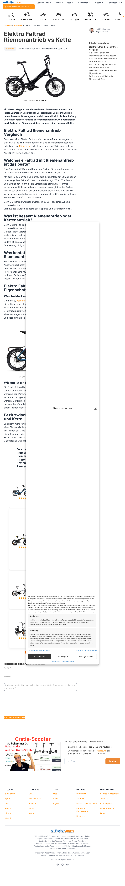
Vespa (31, 813)
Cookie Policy (55, 661)
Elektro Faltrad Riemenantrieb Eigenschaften (103, 71)
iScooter (9, 818)
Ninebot (8, 813)
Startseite (8, 26)
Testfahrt (104, 798)
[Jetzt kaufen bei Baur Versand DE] (23, 538)
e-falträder (18, 26)
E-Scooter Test (42, 2)
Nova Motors (35, 798)
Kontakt (103, 813)
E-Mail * (7, 676)
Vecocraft (21, 300)
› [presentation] (123, 16)
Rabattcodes (114, 2)
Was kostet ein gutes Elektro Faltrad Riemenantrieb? (102, 66)
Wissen (97, 2)
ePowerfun (10, 793)
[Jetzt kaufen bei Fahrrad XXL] (23, 489)
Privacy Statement (68, 661)
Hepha (55, 798)
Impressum (81, 793)
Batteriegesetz (107, 803)
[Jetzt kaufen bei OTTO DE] (23, 588)
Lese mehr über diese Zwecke (86, 650)
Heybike (56, 803)
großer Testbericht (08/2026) (17, 7)
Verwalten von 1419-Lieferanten (39, 650)
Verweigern (63, 656)
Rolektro (32, 803)
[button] (95, 408)
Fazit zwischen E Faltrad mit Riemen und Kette (102, 77)
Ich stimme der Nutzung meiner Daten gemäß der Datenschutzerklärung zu (41, 685)
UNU (31, 793)
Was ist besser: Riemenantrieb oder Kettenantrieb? (103, 60)
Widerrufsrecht (107, 808)
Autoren (80, 798)
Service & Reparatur (109, 793)
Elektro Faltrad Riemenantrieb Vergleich (103, 48)
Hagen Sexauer (102, 31)
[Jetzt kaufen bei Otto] (23, 628)
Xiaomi (8, 808)
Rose (54, 793)
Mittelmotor (25, 146)
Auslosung (101, 751)
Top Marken (82, 2)
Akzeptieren (39, 656)
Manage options (86, 656)
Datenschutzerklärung (86, 803)
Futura (31, 808)
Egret (7, 798)
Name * (7, 668)
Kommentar (10, 688)
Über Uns (80, 816)
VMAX (7, 803)
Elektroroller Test (63, 2)
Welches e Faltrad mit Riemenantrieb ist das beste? (102, 54)
